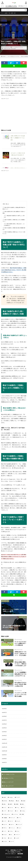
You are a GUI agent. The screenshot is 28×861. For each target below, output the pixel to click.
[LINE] (14, 66)
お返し (22, 804)
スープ (4, 821)
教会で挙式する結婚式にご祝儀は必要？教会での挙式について (14, 208)
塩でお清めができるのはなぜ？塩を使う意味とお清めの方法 (20, 684)
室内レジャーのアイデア (8, 782)
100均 (4, 797)
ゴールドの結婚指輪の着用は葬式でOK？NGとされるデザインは (20, 673)
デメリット (12, 827)
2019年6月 (4, 724)
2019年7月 (4, 720)
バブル (4, 838)
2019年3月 (4, 735)
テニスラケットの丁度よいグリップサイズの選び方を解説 (20, 694)
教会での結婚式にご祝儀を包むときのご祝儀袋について (14, 220)
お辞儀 (16, 804)
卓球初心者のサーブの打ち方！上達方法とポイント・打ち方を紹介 (20, 653)
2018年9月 (4, 754)
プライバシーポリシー (10, 853)
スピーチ (5, 824)
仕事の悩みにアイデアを (8, 778)
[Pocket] (23, 62)
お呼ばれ (12, 800)
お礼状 (23, 800)
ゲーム (17, 807)
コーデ (4, 811)
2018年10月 (4, 751)
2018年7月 (4, 762)
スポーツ (12, 824)
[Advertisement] (14, 25)
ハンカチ (17, 838)
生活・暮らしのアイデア (8, 785)
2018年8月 (4, 758)
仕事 (14, 13)
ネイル (17, 831)
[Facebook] (4, 62)
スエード (11, 821)
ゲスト (23, 807)
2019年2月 (4, 739)
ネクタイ (5, 834)
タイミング (19, 824)
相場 (12, 48)
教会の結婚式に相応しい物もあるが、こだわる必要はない (14, 224)
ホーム (2, 6)
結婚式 (6, 13)
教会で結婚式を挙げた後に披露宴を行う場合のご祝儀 (14, 212)
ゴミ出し (23, 811)
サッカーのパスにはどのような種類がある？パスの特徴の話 (20, 643)
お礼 (18, 800)
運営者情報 (20, 853)
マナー (2, 13)
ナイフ (4, 831)
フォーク (12, 841)
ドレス (19, 827)
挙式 (7, 48)
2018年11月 (4, 747)
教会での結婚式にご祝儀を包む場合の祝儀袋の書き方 (14, 228)
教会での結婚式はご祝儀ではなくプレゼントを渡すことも (14, 232)
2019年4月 (4, 731)
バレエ (10, 838)
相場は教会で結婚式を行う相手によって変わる (14, 216)
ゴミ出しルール (6, 814)
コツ (17, 811)
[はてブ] (17, 62)
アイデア (18, 797)
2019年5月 (4, 727)
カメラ (4, 807)
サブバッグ (12, 817)
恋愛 (12, 13)
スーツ (19, 817)
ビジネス (5, 841)
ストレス (18, 821)
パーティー (17, 834)
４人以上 (11, 797)
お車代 (10, 804)
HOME (3, 56)
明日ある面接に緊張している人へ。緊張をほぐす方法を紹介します (20, 663)
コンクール (15, 814)
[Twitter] (11, 62)
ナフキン (11, 831)
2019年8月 (4, 716)
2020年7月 (4, 712)
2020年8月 (4, 708)
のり (11, 834)
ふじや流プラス (18, 857)
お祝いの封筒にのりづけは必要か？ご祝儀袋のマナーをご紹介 (18, 137)
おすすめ (5, 800)
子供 (9, 13)
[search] (25, 10)
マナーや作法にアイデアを (11, 6)
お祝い (4, 804)
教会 (9, 48)
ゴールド (11, 811)
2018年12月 (4, 743)
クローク (11, 807)
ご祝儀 (4, 48)
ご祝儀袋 (5, 817)
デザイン (5, 827)
